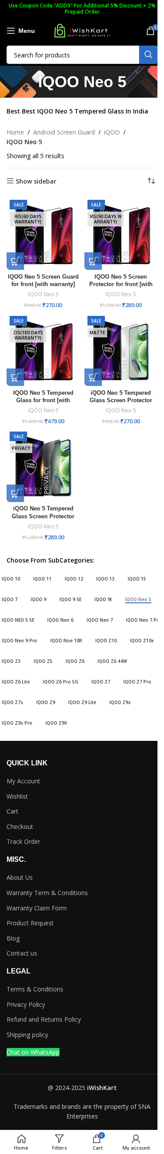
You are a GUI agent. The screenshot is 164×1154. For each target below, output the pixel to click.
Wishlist (17, 796)
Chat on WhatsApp (33, 1052)
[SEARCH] (148, 55)
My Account (23, 781)
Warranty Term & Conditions (47, 893)
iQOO (112, 132)
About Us (20, 877)
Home (15, 132)
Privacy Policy (26, 1004)
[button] (15, 261)
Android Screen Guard (64, 132)
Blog (13, 938)
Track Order (23, 841)
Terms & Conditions (35, 989)
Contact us (22, 953)
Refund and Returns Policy (44, 1019)
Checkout (20, 826)
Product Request (30, 923)
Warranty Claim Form (37, 908)
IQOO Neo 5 (43, 294)
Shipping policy (27, 1034)
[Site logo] (82, 30)
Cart (12, 811)
